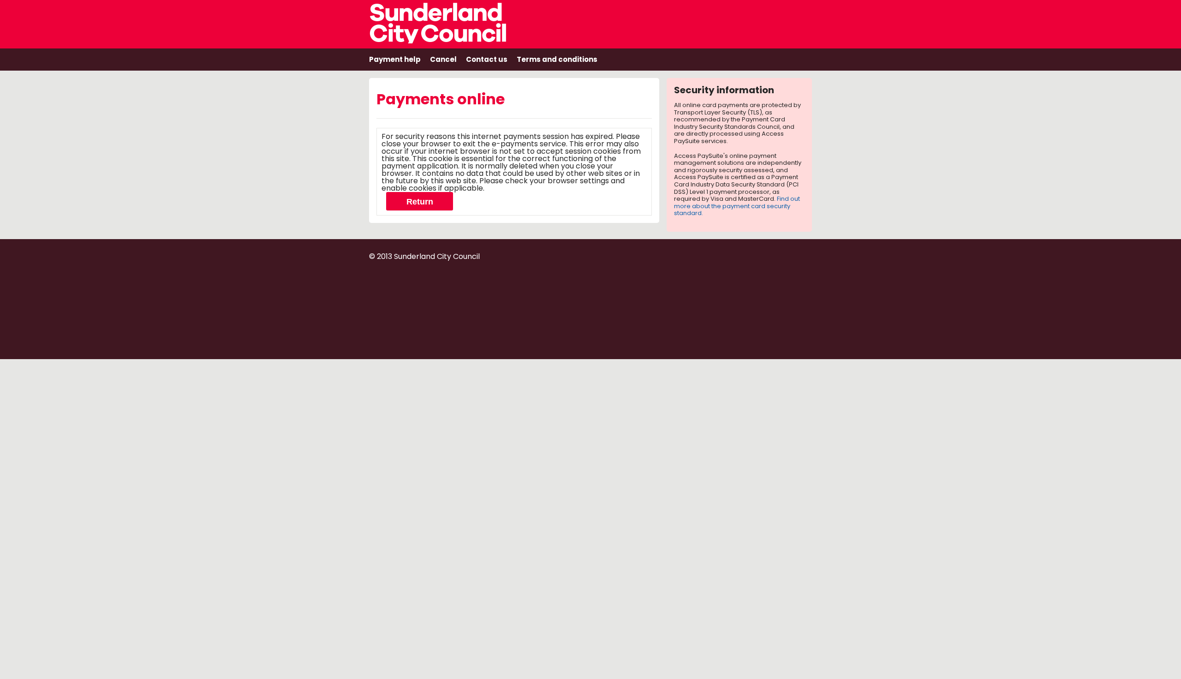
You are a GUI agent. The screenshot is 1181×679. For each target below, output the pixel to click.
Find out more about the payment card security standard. (737, 205)
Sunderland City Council (450, 21)
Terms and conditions (557, 59)
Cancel (443, 59)
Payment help (395, 59)
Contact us (486, 59)
